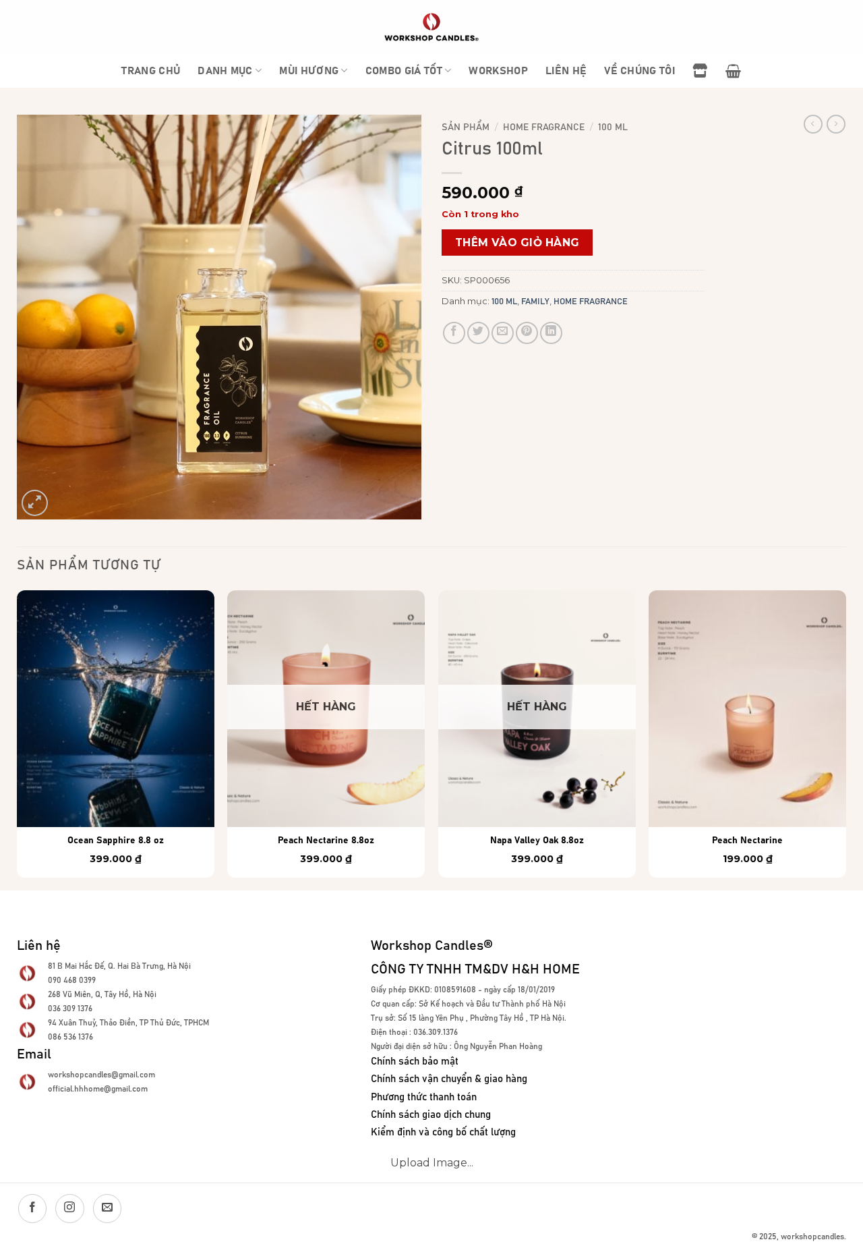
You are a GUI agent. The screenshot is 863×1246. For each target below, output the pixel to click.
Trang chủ (150, 70)
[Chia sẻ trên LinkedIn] (551, 333)
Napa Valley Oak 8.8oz (537, 840)
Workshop (498, 70)
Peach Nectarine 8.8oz (326, 840)
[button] (733, 71)
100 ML (613, 127)
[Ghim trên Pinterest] (527, 333)
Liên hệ (566, 70)
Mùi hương (308, 70)
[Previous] (17, 739)
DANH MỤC (225, 70)
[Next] (845, 739)
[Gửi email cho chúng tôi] (107, 1208)
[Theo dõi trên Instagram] (69, 1208)
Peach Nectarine (747, 840)
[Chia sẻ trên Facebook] (454, 333)
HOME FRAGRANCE (544, 127)
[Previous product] (836, 124)
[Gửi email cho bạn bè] (503, 333)
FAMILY (535, 302)
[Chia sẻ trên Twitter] (478, 333)
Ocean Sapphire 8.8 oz (115, 840)
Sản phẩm (465, 127)
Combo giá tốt (403, 70)
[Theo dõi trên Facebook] (32, 1208)
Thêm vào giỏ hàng (517, 242)
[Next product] (813, 124)
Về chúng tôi (639, 70)
